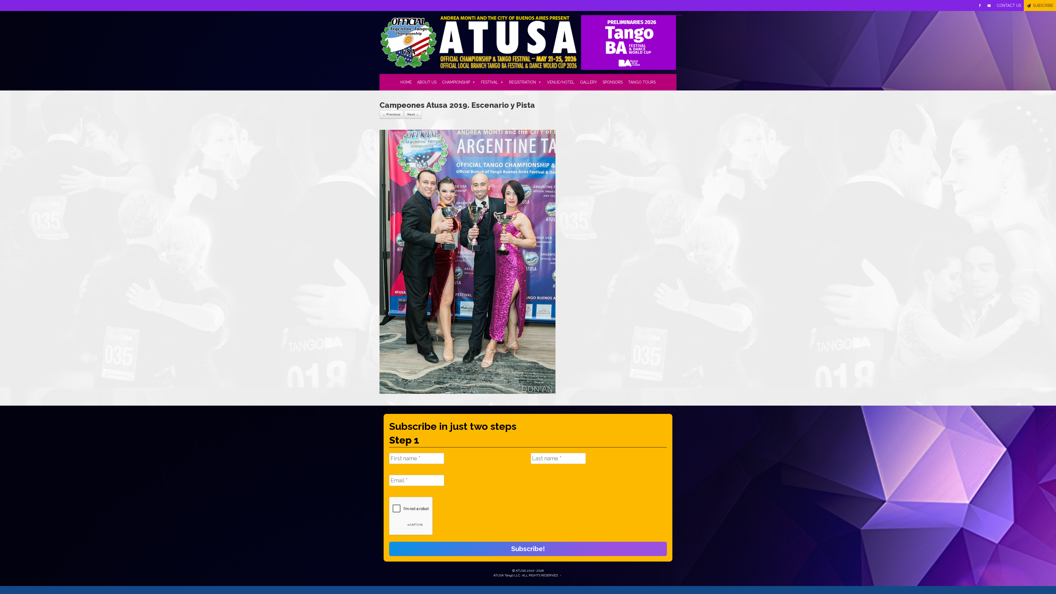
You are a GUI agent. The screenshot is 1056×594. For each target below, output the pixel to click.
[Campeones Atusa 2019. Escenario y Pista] (468, 392)
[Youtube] (989, 5)
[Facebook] (980, 5)
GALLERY (588, 82)
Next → (413, 114)
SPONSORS (613, 82)
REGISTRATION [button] (522, 82)
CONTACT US (1009, 5)
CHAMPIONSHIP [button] (456, 82)
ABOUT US (426, 82)
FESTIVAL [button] (489, 82)
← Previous (391, 114)
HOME (406, 82)
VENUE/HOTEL (560, 82)
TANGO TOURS (642, 82)
